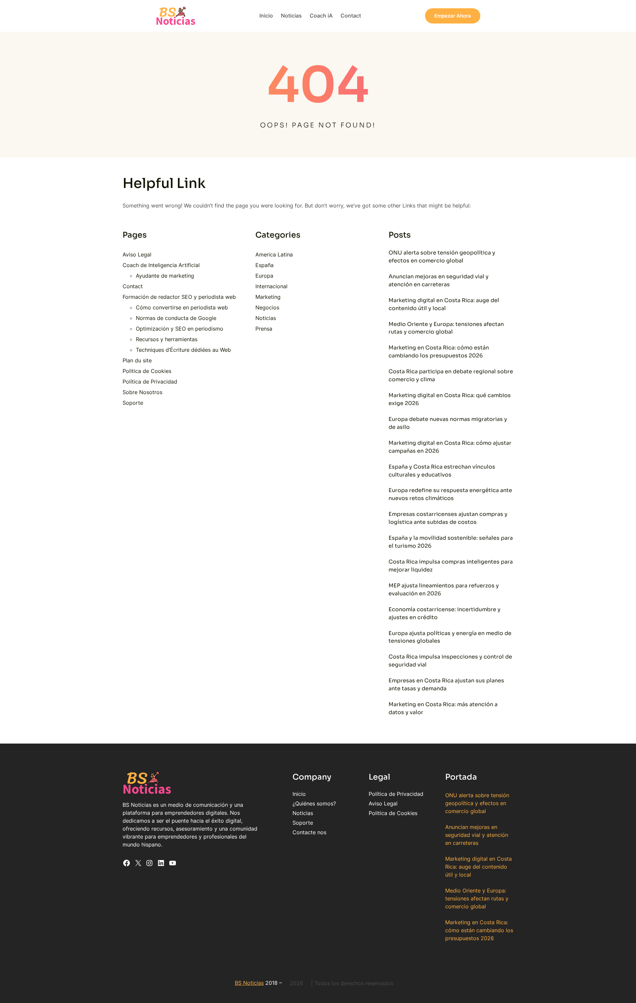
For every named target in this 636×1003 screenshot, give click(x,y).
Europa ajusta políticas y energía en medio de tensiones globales (450, 637)
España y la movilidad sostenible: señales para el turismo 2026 (451, 542)
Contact (133, 286)
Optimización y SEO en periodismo (179, 328)
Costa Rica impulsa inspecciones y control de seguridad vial (450, 661)
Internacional (271, 286)
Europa (264, 275)
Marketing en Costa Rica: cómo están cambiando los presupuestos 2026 (439, 351)
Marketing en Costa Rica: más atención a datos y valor (443, 708)
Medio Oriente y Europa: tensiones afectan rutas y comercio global (446, 328)
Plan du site (137, 360)
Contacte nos (309, 832)
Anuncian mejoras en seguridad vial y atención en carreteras (439, 280)
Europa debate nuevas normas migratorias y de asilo (448, 423)
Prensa (263, 328)
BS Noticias (249, 983)
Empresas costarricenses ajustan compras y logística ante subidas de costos (448, 518)
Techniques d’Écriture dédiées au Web (183, 349)
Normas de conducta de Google (176, 318)
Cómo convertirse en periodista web (182, 307)
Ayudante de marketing (165, 275)
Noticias (265, 318)
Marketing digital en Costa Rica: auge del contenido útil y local (444, 304)
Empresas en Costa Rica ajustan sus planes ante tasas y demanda (446, 684)
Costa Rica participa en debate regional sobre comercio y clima (451, 375)
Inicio (299, 794)
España (264, 265)
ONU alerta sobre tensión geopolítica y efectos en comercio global (442, 257)
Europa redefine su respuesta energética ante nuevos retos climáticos (450, 494)
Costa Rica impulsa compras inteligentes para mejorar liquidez (451, 566)
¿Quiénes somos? (314, 803)
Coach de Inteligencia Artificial (161, 265)
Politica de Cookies (147, 371)
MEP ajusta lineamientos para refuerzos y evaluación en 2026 (444, 589)
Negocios (267, 307)
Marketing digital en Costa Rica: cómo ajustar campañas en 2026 (450, 447)
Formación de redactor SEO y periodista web (179, 297)
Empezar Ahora (452, 16)
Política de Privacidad (150, 381)
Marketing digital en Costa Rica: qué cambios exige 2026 (450, 399)
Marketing (268, 297)
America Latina (274, 254)
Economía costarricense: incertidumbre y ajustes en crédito (445, 613)
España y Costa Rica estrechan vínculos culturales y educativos (442, 471)
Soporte (133, 402)
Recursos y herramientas (166, 339)
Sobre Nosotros (142, 392)
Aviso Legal (137, 254)
